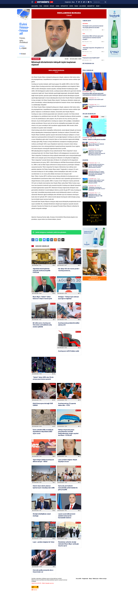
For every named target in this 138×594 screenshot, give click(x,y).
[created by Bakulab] (69, 589)
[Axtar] (105, 2)
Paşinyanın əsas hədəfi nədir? (91, 58)
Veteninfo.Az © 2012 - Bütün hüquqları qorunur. (42, 583)
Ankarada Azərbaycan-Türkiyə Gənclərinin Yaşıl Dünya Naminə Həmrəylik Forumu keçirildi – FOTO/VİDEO (96, 173)
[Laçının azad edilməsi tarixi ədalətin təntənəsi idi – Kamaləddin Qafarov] (69, 502)
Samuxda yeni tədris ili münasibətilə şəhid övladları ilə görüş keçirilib (67, 487)
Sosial (57, 6)
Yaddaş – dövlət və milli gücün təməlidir (94, 139)
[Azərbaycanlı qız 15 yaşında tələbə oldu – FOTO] (69, 392)
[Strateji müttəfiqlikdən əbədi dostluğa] (44, 502)
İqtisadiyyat (64, 6)
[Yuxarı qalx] (133, 589)
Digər (97, 6)
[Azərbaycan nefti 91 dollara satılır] (69, 340)
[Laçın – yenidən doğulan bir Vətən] (44, 531)
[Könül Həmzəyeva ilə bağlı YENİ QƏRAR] (44, 392)
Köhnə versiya (103, 578)
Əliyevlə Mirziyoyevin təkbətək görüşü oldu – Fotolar (96, 144)
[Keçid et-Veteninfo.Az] (44, 2)
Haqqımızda (85, 578)
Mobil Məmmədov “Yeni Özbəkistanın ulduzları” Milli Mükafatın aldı (95, 196)
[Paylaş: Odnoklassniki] (55, 239)
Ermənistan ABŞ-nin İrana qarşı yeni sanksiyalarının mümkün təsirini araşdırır (93, 37)
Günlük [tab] (86, 116)
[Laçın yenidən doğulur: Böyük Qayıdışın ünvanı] (69, 448)
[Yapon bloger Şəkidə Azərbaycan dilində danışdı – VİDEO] (44, 448)
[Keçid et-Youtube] (88, 2)
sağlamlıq (85, 23)
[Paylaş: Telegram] (47, 239)
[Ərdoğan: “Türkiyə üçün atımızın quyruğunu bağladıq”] (69, 285)
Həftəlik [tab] (94, 116)
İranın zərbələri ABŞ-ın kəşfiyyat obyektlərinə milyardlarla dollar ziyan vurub (43, 431)
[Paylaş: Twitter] (36, 239)
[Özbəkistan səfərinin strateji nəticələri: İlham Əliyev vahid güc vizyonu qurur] (69, 531)
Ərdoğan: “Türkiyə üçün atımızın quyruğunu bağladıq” (68, 297)
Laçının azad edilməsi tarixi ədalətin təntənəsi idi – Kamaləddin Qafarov (66, 515)
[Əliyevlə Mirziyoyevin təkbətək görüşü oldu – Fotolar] (85, 144)
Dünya (71, 6)
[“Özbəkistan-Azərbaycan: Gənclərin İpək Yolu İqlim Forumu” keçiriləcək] (85, 187)
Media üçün (96, 578)
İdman (76, 6)
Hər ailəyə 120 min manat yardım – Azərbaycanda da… (69, 269)
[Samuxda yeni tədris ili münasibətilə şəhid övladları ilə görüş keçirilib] (69, 474)
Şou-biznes (82, 6)
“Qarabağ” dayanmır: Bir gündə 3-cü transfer (93, 48)
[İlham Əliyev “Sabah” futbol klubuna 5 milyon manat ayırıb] (44, 285)
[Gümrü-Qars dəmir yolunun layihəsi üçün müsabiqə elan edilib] (44, 474)
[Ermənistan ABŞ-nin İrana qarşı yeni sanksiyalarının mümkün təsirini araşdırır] (95, 81)
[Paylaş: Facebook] (32, 239)
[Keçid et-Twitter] (79, 2)
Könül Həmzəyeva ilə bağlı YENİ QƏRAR (43, 404)
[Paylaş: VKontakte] (51, 239)
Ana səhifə (34, 6)
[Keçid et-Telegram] (84, 2)
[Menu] (33, 2)
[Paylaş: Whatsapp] (40, 239)
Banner (84, 55)
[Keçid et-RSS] (91, 2)
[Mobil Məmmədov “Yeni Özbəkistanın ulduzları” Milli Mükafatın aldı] (85, 194)
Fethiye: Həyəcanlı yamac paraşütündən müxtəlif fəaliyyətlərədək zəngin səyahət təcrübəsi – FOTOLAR (68, 432)
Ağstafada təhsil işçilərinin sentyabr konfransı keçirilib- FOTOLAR (42, 270)
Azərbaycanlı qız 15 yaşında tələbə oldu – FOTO (67, 404)
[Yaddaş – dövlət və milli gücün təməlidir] (95, 128)
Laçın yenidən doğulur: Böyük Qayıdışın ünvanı (67, 460)
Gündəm (46, 6)
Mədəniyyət (91, 6)
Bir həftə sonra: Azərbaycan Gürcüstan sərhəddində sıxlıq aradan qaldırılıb (42, 325)
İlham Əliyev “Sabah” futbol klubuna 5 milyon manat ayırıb (42, 297)
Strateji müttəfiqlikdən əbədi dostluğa (42, 515)
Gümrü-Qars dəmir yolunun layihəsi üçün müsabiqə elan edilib (44, 486)
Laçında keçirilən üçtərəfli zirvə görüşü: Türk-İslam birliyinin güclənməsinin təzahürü (96, 166)
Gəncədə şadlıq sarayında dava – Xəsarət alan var (43, 571)
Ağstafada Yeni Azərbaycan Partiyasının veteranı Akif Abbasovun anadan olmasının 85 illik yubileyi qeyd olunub (96, 152)
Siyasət (52, 6)
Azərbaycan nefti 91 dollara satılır (68, 351)
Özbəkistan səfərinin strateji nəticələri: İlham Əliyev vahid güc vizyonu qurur (68, 544)
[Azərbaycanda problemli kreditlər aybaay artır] (69, 312)
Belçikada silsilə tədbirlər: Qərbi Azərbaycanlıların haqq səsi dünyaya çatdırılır (96, 181)
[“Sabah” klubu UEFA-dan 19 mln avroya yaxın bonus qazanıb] (44, 366)
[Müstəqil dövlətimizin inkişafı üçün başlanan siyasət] (56, 38)
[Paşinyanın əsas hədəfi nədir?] (85, 99)
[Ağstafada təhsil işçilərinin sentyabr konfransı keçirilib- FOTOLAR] (44, 257)
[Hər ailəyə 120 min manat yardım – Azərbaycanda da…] (69, 257)
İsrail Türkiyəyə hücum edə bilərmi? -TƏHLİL (97, 107)
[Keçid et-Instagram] (81, 2)
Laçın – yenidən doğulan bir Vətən (43, 542)
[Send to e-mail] (59, 239)
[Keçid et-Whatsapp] (86, 2)
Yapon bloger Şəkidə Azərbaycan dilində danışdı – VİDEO (43, 460)
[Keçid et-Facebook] (76, 2)
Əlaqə (90, 578)
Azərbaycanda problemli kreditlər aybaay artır (68, 324)
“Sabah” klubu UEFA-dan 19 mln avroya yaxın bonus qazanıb (43, 378)
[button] (62, 239)
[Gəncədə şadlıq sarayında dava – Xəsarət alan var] (44, 559)
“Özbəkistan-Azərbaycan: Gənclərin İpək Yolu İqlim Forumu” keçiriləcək (96, 189)
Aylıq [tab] (103, 116)
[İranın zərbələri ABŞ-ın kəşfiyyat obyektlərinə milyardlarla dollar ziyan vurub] (44, 418)
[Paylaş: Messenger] (44, 239)
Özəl (40, 6)
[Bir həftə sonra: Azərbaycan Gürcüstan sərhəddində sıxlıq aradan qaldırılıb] (44, 312)
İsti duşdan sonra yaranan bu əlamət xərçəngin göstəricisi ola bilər (93, 26)
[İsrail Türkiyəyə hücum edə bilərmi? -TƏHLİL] (85, 106)
